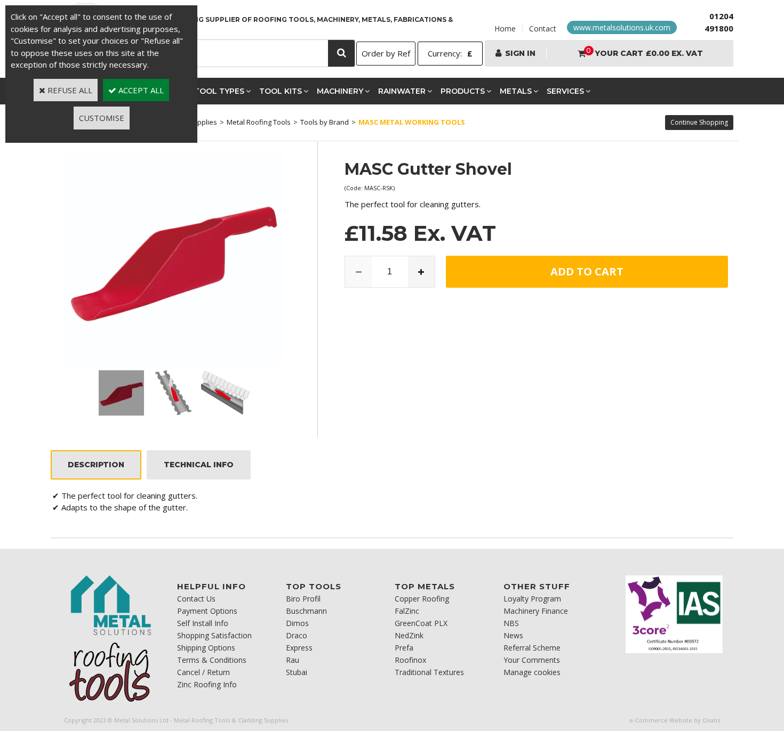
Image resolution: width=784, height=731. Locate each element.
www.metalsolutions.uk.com (621, 27)
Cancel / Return (203, 672)
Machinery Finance (535, 611)
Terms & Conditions (211, 660)
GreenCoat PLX (421, 623)
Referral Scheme (532, 648)
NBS (511, 623)
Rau (292, 660)
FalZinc (407, 611)
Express (299, 648)
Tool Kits (280, 91)
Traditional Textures (429, 672)
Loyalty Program (532, 599)
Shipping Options (206, 648)
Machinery (340, 91)
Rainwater (402, 91)
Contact (542, 28)
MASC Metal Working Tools (411, 122)
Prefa (404, 648)
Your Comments (531, 660)
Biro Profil (303, 599)
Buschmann (306, 611)
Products (463, 91)
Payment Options (207, 611)
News (513, 635)
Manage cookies (532, 672)
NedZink (409, 635)
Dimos (297, 623)
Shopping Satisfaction (214, 635)
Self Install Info (202, 623)
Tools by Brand (324, 122)
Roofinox (410, 660)
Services (565, 91)
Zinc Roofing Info (207, 684)
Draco (296, 635)
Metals (516, 91)
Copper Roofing (422, 599)
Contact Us (196, 599)
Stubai (296, 672)
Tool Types (219, 91)
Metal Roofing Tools (259, 122)
